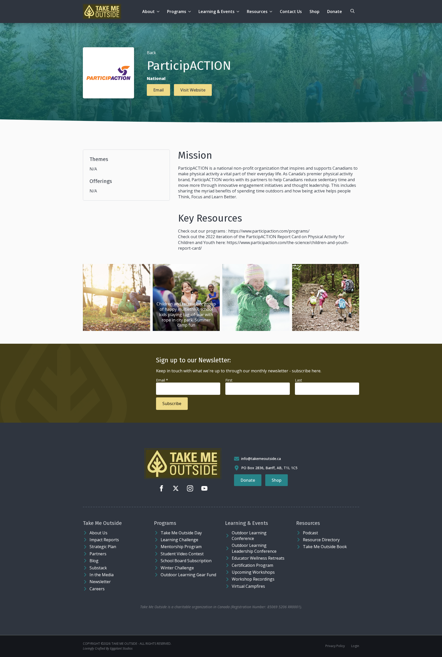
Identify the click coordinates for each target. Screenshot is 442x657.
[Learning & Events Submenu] (239, 11)
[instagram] (190, 488)
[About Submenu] (159, 11)
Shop (314, 11)
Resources (257, 11)
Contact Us (291, 11)
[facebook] (161, 488)
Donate (334, 11)
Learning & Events (216, 11)
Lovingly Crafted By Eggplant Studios (107, 649)
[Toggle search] (352, 11)
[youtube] (204, 488)
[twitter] (175, 488)
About (148, 11)
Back (151, 52)
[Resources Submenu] (272, 11)
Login (355, 646)
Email (162, 380)
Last (298, 380)
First (229, 380)
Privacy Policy (335, 646)
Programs (176, 11)
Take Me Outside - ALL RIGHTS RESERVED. (141, 644)
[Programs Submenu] (190, 11)
